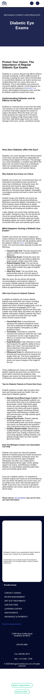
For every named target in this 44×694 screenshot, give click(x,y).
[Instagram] (18, 571)
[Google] (34, 571)
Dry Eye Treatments (15, 601)
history (21, 243)
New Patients (11, 613)
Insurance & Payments (16, 617)
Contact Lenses (13, 593)
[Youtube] (26, 571)
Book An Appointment (11, 624)
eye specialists (20, 498)
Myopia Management (15, 597)
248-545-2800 (22, 645)
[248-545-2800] (22, 640)
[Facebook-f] (10, 571)
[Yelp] (22, 577)
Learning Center (13, 609)
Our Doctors (11, 605)
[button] (42, 3)
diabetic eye (31, 88)
